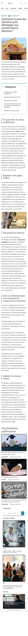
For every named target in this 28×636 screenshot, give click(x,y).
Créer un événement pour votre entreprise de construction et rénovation (12, 105)
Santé (4, 548)
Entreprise (4, 457)
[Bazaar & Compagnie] (10, 3)
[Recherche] (21, 3)
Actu (4, 583)
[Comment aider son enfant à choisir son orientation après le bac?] (14, 442)
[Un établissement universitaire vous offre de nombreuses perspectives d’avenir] (14, 490)
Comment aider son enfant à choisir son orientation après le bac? (12, 453)
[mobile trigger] (2, 3)
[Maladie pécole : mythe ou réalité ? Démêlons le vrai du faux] (14, 534)
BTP (18, 131)
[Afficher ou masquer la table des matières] (20, 87)
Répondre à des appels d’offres (12, 97)
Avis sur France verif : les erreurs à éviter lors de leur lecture (13, 603)
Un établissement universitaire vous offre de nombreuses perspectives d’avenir (13, 501)
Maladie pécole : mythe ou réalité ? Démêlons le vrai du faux (12, 551)
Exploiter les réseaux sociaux (11, 110)
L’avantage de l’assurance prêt (9, 477)
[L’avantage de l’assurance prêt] (14, 467)
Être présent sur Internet (10, 100)
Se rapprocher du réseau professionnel (10, 92)
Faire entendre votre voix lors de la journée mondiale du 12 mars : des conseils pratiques (12, 587)
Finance (3, 479)
